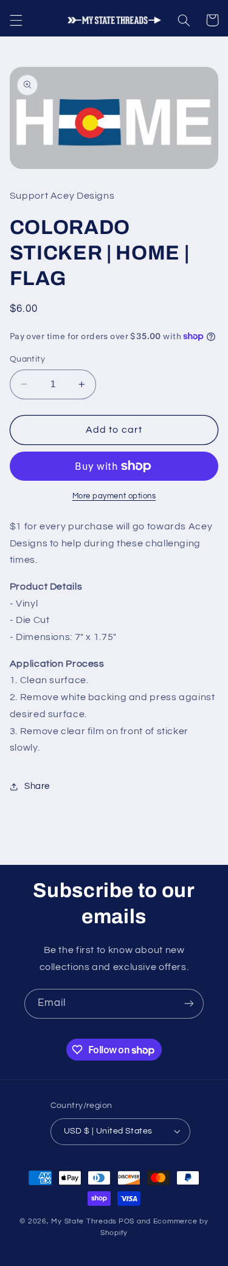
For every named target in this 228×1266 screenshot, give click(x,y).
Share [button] (37, 786)
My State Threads (84, 1221)
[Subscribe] (189, 1004)
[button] (16, 20)
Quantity (27, 359)
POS (126, 1221)
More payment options (114, 496)
